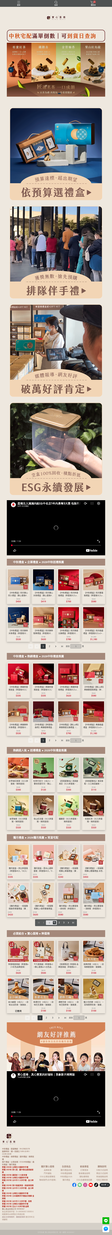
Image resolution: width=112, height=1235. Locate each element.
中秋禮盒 (18, 562)
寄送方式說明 (102, 1173)
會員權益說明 (84, 1173)
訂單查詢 (84, 1170)
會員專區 (84, 1167)
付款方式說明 (102, 1170)
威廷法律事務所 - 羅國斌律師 (13, 1217)
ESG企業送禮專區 (47, 1177)
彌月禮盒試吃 (66, 1170)
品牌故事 (47, 1170)
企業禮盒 (32, 562)
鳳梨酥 (28, 1214)
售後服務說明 (102, 1177)
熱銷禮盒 (32, 656)
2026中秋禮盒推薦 (53, 656)
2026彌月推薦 (35, 837)
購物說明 (102, 1167)
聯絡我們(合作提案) (47, 1180)
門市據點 (47, 1173)
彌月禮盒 (18, 837)
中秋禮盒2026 (66, 1177)
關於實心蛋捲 (47, 1167)
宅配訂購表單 (102, 1180)
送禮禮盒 (35, 750)
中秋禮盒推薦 (66, 1173)
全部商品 (66, 1167)
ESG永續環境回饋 (84, 1180)
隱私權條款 (84, 1177)
